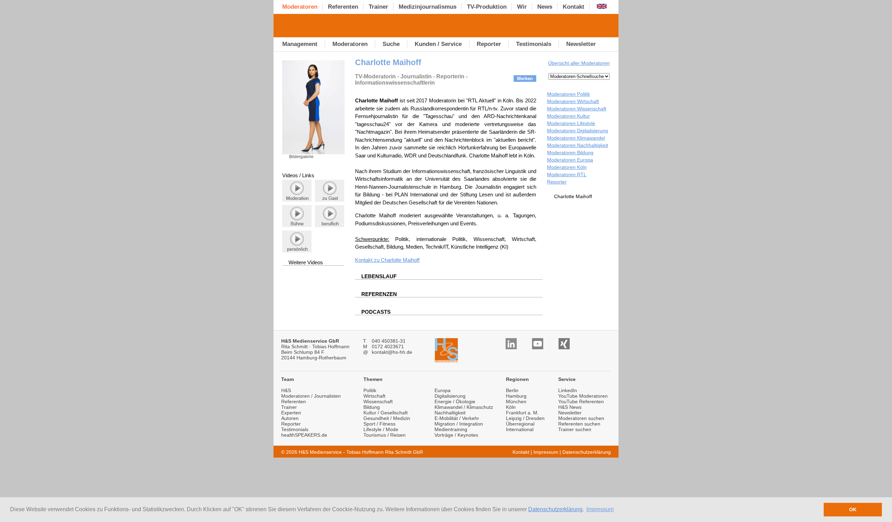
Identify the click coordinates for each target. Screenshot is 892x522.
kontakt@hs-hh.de (392, 352)
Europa (443, 390)
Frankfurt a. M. (522, 412)
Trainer (289, 407)
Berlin (512, 390)
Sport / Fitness (379, 424)
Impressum (545, 452)
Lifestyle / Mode (380, 429)
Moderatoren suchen (581, 418)
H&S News (570, 407)
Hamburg (516, 396)
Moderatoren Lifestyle (571, 123)
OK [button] (852, 509)
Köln (511, 407)
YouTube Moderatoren (583, 396)
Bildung (371, 407)
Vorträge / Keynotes (456, 435)
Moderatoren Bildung (570, 152)
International (519, 429)
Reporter (557, 182)
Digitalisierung (450, 396)
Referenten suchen (579, 424)
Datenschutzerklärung (555, 509)
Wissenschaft (378, 401)
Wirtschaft (374, 396)
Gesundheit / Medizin (386, 418)
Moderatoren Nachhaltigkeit (577, 145)
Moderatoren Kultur (568, 116)
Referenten (293, 401)
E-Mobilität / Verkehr (457, 418)
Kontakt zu (368, 260)
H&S (286, 390)
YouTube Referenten (581, 401)
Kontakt (521, 452)
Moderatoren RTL (566, 174)
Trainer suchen (574, 429)
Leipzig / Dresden (525, 418)
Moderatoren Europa (570, 160)
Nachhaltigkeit (450, 412)
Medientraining (451, 429)
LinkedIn (567, 390)
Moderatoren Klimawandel (576, 138)
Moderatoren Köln (567, 167)
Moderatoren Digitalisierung (577, 130)
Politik (369, 390)
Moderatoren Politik (568, 94)
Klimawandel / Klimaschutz (464, 407)
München (516, 401)
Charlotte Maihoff (400, 260)
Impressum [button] (600, 509)
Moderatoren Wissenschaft (576, 108)
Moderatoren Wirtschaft (573, 101)
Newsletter (570, 412)
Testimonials (294, 429)
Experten (291, 412)
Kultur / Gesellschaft (385, 412)
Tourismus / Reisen (384, 435)
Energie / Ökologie (455, 401)
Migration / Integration (459, 424)
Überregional (520, 424)
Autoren (290, 418)
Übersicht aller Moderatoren (579, 63)
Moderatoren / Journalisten (311, 396)
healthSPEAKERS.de (304, 435)
